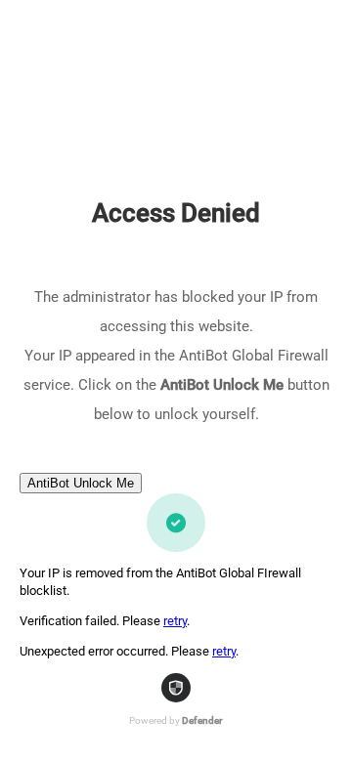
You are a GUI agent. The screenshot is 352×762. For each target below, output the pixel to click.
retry (175, 621)
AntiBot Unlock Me (80, 483)
